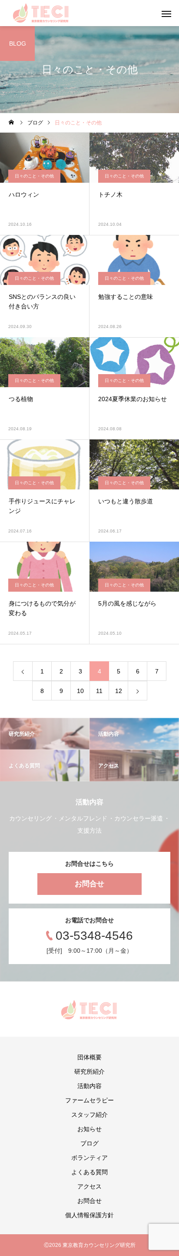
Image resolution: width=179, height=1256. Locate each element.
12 (118, 690)
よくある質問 (89, 1172)
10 (80, 690)
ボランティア (89, 1157)
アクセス (89, 1186)
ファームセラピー (89, 1100)
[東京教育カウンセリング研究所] (41, 13)
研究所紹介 (89, 1071)
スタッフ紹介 (89, 1114)
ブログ (89, 1143)
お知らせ (89, 1128)
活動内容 (89, 1085)
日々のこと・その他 (34, 176)
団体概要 (89, 1057)
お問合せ (89, 884)
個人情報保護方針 (89, 1215)
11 (99, 690)
